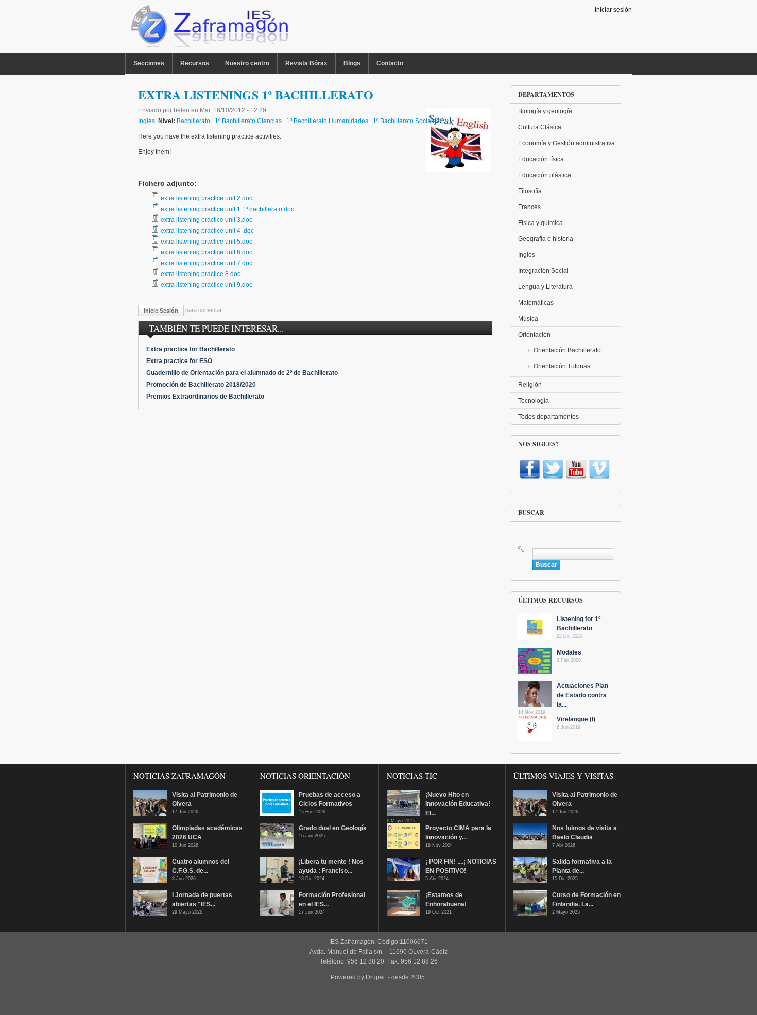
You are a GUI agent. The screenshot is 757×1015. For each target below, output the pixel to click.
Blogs (351, 63)
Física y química (540, 223)
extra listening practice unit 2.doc (206, 198)
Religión (530, 384)
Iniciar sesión (613, 9)
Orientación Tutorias (562, 366)
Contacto (389, 63)
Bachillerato (193, 121)
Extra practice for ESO (179, 361)
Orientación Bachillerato (567, 350)
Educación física (541, 159)
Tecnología (533, 400)
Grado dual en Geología (333, 828)
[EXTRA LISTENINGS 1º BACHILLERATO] (458, 170)
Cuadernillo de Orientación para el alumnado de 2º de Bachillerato (242, 372)
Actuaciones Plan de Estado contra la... (582, 695)
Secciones (148, 63)
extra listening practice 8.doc (200, 274)
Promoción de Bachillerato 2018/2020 (201, 384)
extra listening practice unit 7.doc (206, 263)
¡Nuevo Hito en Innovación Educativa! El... (457, 804)
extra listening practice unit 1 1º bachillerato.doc (227, 209)
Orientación (534, 334)
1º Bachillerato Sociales (406, 121)
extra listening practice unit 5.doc (206, 241)
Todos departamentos (548, 416)
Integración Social (543, 270)
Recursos (194, 63)
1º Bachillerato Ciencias (248, 121)
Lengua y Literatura (545, 286)
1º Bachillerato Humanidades (327, 121)
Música (528, 318)
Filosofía (530, 191)
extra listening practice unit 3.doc (206, 219)
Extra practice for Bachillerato (190, 349)
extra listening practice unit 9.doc (206, 284)
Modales (569, 652)
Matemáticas (536, 302)
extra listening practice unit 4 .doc (207, 230)
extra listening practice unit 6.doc (206, 252)
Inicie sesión (161, 310)
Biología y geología (545, 111)
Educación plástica (544, 175)
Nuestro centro (247, 63)
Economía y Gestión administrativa (566, 143)
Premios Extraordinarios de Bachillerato (205, 396)
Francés (529, 207)
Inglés (146, 121)
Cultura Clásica (539, 127)
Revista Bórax (306, 63)
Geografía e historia (545, 239)
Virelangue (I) (576, 719)
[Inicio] (208, 29)
